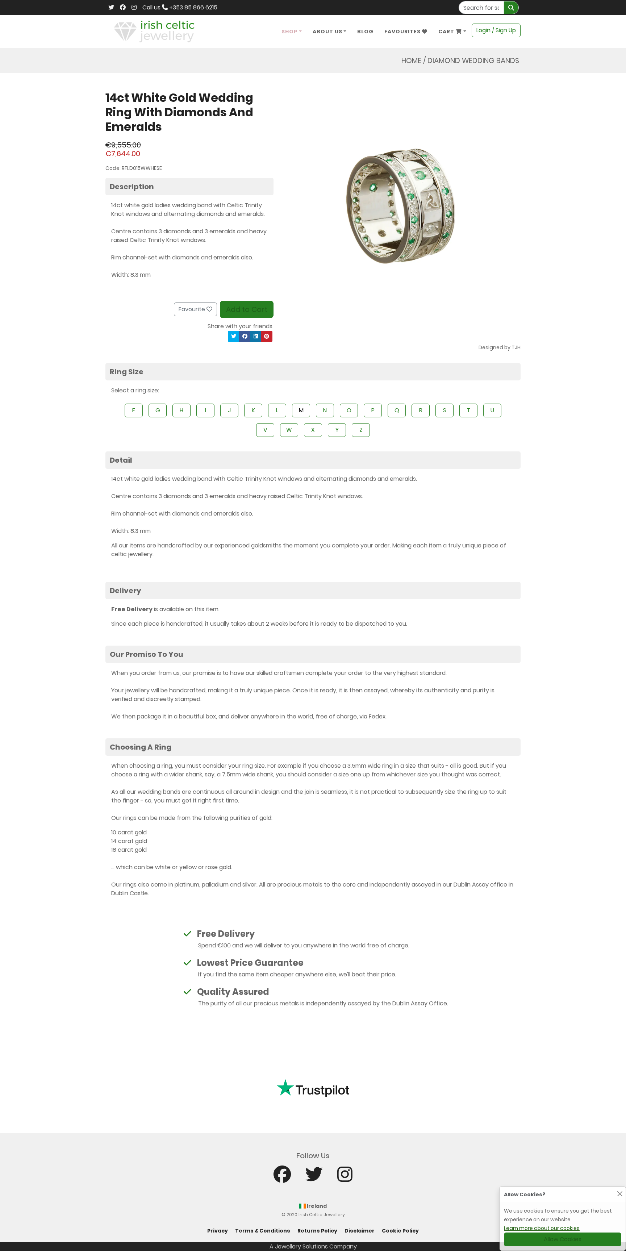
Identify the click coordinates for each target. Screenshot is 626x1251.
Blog (365, 31)
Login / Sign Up (496, 30)
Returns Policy (317, 1230)
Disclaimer (360, 1230)
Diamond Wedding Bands (473, 60)
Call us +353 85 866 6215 (179, 7)
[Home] (154, 31)
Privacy (217, 1230)
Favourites (403, 31)
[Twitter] (111, 7)
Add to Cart (246, 309)
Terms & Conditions (262, 1230)
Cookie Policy (400, 1230)
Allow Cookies (562, 1239)
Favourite (192, 309)
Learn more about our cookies (542, 1228)
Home (411, 60)
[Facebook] (123, 7)
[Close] (619, 1193)
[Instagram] (134, 7)
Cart (447, 31)
